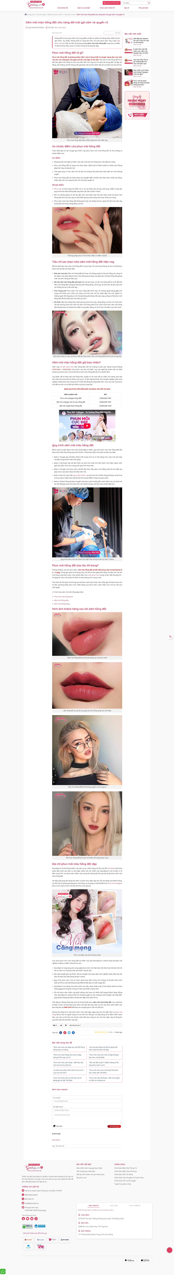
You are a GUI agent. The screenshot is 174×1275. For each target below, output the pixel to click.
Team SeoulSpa (60, 27)
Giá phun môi (81, 1178)
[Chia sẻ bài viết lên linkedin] (73, 1032)
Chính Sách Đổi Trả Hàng (123, 1174)
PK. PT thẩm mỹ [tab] (134, 1206)
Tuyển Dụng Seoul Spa (122, 1184)
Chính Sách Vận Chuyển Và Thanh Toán (129, 1178)
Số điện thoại (58, 1107)
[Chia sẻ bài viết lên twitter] (69, 1032)
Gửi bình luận (114, 1126)
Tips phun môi (69, 14)
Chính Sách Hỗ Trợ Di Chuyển (125, 1181)
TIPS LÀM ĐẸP (143, 8)
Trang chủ (31, 14)
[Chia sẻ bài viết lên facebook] (60, 1032)
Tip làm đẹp (41, 14)
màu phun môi (93, 575)
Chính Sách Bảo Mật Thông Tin (125, 1168)
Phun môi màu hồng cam (63, 597)
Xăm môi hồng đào (61, 600)
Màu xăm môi (60, 1146)
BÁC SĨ (126, 8)
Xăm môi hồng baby (62, 604)
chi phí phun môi (66, 367)
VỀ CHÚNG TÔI (62, 8)
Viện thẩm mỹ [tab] (93, 1205)
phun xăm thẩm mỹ (80, 475)
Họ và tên (56, 1098)
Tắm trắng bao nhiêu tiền (86, 1171)
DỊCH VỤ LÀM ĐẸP (83, 8)
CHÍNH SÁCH (119, 1164)
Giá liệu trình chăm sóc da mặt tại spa (90, 1174)
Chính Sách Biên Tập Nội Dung (125, 1171)
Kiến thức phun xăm (55, 14)
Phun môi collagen (115, 883)
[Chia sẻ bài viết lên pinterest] (64, 1032)
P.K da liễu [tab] (114, 1206)
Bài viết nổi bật (84, 1164)
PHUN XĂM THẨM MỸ (107, 8)
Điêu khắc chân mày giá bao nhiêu (89, 1168)
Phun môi (57, 189)
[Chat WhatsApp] (3, 1274)
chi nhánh (111, 868)
